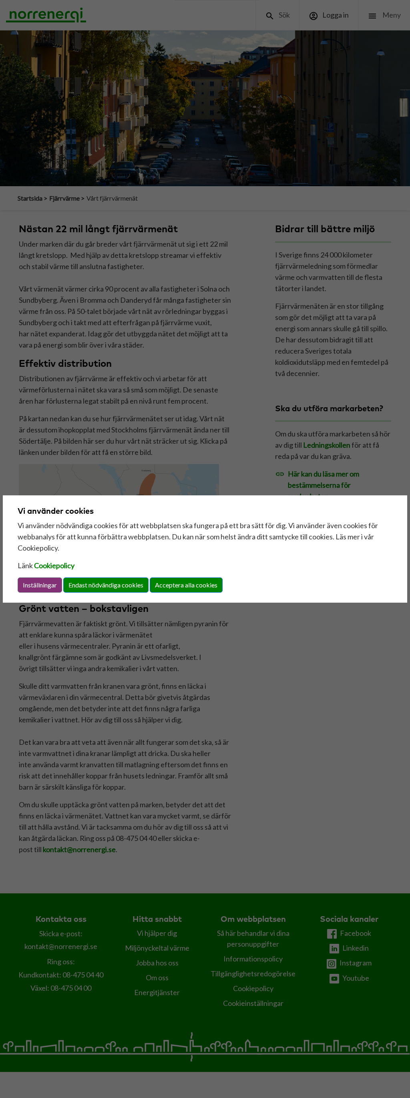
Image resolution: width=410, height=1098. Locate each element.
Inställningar (40, 585)
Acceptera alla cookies (186, 585)
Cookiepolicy (54, 565)
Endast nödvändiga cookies (105, 585)
